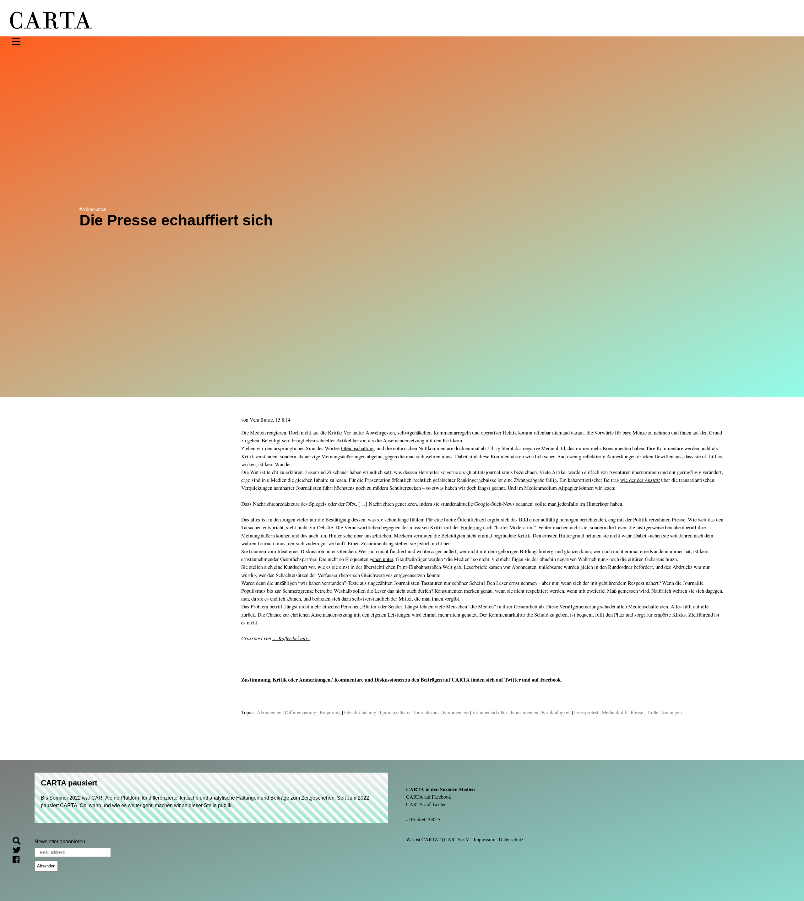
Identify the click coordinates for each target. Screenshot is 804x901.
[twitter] (19, 851)
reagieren (276, 432)
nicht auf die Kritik (321, 432)
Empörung (330, 712)
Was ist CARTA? (423, 839)
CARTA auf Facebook (428, 796)
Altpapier (568, 487)
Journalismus (426, 712)
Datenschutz (511, 839)
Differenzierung (300, 712)
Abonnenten (269, 712)
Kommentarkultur (489, 712)
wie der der (640, 479)
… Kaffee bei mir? (291, 638)
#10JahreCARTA (423, 819)
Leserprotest (586, 712)
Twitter (512, 679)
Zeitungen (672, 712)
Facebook (550, 679)
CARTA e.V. (457, 839)
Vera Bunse (261, 419)
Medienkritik (614, 712)
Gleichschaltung (358, 448)
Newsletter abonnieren (60, 841)
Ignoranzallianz (395, 712)
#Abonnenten (92, 209)
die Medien (482, 606)
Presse (637, 712)
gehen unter (381, 559)
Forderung (471, 527)
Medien (258, 432)
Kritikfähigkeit (556, 712)
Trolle (652, 712)
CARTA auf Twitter (426, 804)
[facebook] (18, 860)
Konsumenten (524, 712)
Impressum (484, 839)
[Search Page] (19, 842)
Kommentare (456, 712)
